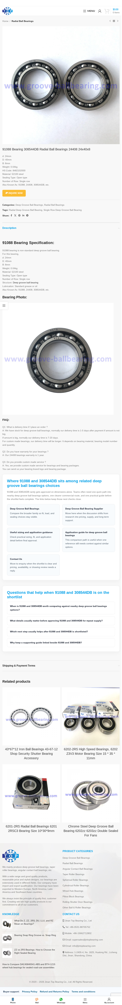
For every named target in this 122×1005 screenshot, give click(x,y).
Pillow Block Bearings (72, 891)
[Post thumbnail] (7, 919)
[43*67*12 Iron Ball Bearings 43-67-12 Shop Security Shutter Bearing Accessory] (30, 713)
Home (5, 21)
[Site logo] (7, 11)
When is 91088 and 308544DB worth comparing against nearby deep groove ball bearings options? (58, 605)
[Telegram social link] (27, 215)
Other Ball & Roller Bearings (75, 902)
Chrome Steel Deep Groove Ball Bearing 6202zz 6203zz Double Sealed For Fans (89, 826)
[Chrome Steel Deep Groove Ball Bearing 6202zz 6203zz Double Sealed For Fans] (89, 789)
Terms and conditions (83, 987)
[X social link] (15, 215)
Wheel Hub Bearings (71, 886)
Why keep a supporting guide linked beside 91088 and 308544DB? (46, 640)
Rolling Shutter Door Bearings (76, 897)
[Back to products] (114, 21)
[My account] (100, 11)
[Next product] (118, 21)
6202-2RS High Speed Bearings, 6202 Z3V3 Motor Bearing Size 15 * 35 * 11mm (89, 750)
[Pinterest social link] (19, 215)
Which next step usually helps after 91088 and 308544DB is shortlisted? (49, 629)
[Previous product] (110, 21)
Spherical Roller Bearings (74, 875)
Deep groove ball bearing (25, 282)
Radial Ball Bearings (23, 21)
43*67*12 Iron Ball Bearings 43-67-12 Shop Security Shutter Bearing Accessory (30, 750)
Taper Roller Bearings (72, 869)
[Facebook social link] (11, 215)
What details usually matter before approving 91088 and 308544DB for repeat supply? (56, 618)
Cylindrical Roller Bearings (74, 880)
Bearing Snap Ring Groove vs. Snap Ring (35, 930)
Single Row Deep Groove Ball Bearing (63, 210)
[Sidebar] (4, 306)
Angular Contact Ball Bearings (76, 864)
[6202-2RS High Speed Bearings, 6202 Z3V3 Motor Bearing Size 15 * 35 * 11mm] (89, 713)
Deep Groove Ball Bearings (29, 205)
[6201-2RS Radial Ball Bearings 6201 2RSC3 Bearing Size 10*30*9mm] (30, 789)
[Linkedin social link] (23, 215)
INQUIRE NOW (15, 193)
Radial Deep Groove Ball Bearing (25, 210)
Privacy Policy (29, 987)
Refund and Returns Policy (54, 987)
